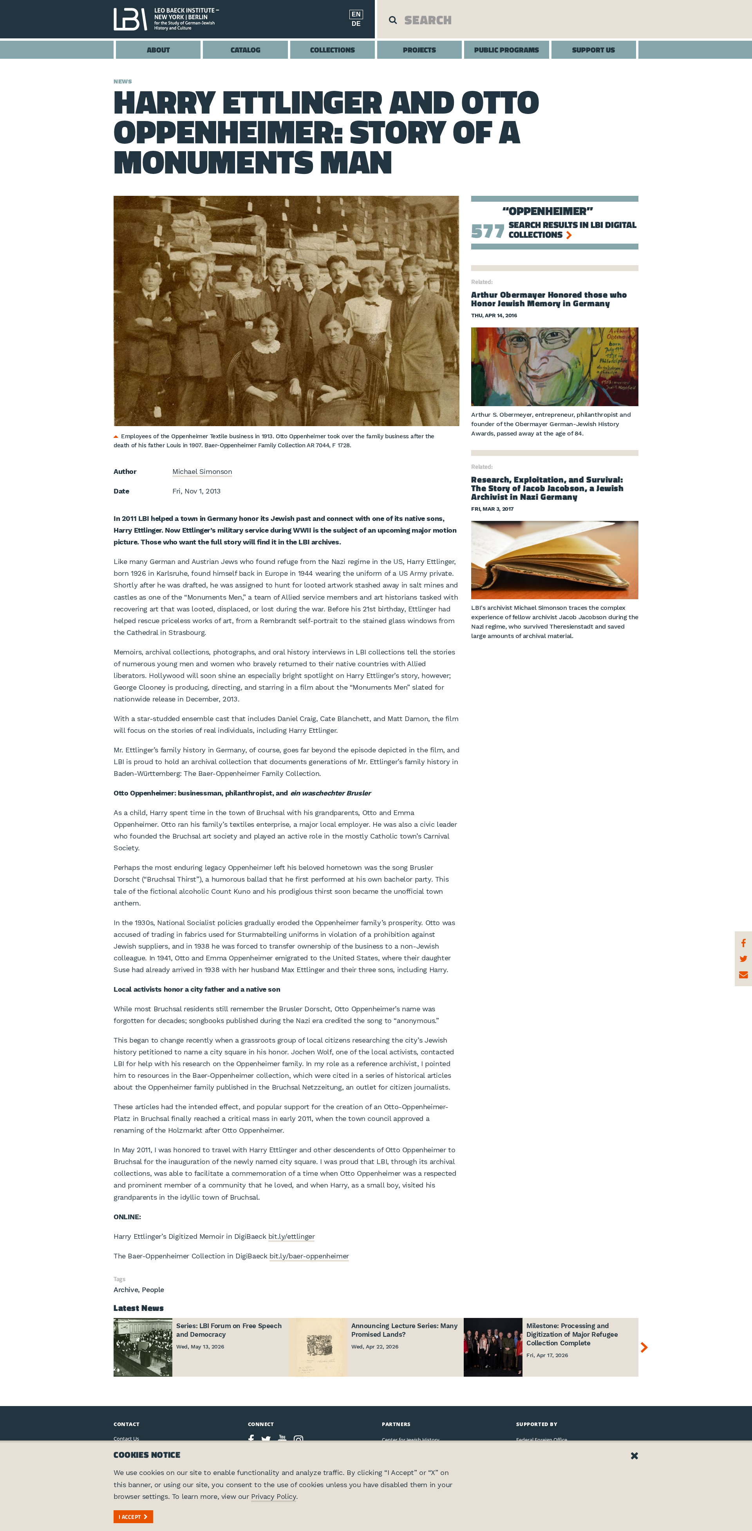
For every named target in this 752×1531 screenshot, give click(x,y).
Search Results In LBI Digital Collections (572, 229)
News (123, 81)
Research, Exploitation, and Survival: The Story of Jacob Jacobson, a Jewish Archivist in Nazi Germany (547, 488)
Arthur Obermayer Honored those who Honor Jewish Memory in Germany (549, 299)
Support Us (593, 49)
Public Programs (506, 49)
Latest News (139, 1307)
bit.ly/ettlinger (291, 1236)
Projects (419, 49)
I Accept (130, 1517)
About (158, 49)
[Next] (646, 1347)
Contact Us (126, 1438)
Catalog (245, 49)
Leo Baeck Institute (170, 19)
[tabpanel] (286, 311)
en (356, 14)
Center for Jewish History (410, 1439)
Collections (332, 49)
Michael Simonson (202, 471)
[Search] (393, 19)
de (356, 23)
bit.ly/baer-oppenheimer (309, 1256)
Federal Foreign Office (541, 1439)
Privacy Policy (273, 1496)
